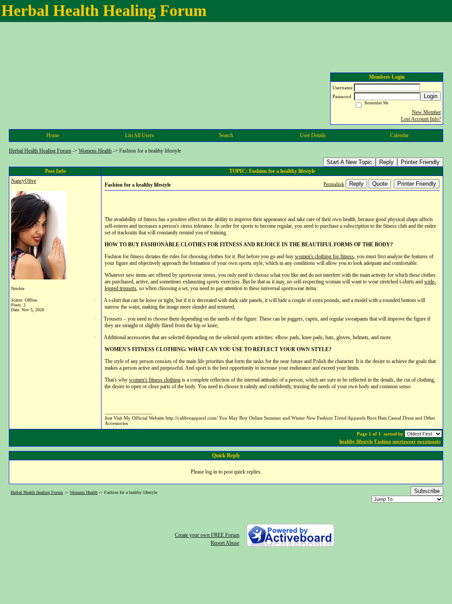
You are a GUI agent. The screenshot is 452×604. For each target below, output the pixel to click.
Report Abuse (225, 543)
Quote (380, 183)
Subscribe (427, 491)
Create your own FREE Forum (207, 535)
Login (430, 96)
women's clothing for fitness (324, 256)
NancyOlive (23, 181)
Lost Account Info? (421, 119)
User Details (313, 135)
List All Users (139, 135)
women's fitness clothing (155, 380)
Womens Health (95, 151)
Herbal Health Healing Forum (40, 151)
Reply (386, 162)
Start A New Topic (349, 162)
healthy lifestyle (356, 441)
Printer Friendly (420, 162)
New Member (426, 112)
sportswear (404, 441)
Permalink (334, 184)
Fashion (382, 441)
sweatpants (429, 441)
